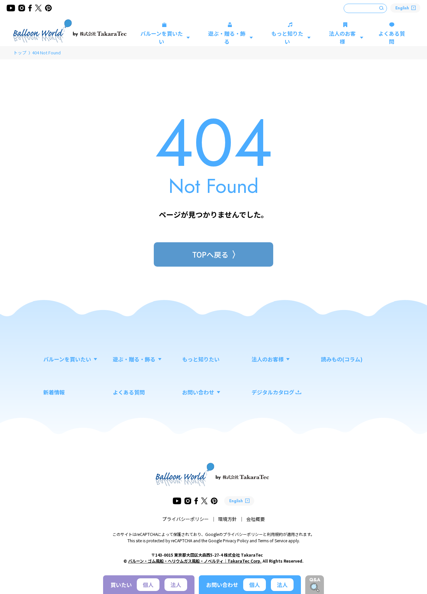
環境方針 (227, 519)
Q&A (314, 579)
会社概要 (255, 519)
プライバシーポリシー (185, 519)
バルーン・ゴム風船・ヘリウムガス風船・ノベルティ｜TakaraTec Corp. (195, 561)
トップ (19, 52)
